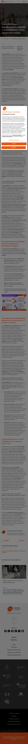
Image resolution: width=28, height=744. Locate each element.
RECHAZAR (14, 147)
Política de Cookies (17, 135)
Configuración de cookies (14, 140)
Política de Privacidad (7, 136)
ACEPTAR (14, 143)
